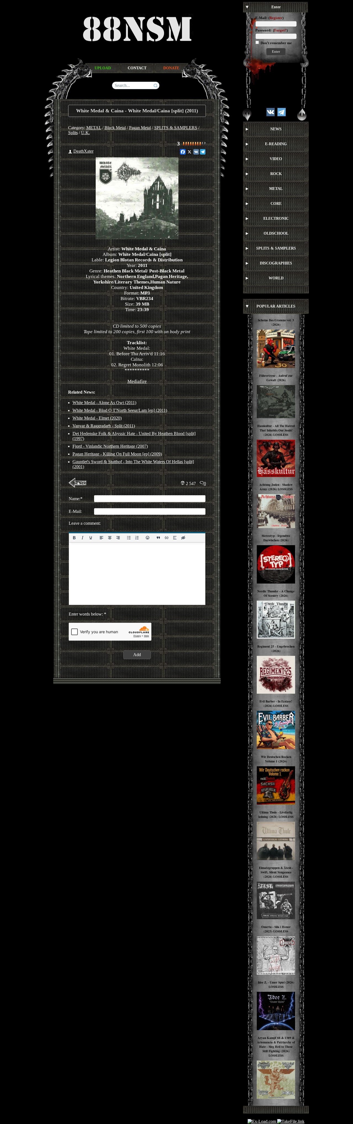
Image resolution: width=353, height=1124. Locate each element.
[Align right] (118, 538)
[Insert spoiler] (175, 538)
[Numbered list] (137, 538)
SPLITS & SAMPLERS (175, 127)
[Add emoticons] (147, 538)
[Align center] (109, 538)
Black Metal (115, 127)
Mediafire (137, 381)
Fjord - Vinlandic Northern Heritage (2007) (110, 446)
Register (275, 18)
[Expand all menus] (247, 114)
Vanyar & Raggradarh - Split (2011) (104, 425)
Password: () (271, 30)
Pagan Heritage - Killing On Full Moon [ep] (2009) (117, 454)
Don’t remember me (276, 43)
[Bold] (74, 538)
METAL (93, 127)
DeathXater (83, 151)
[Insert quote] (158, 538)
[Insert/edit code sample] (166, 538)
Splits (73, 132)
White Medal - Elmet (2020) (97, 418)
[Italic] (82, 538)
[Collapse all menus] (301, 114)
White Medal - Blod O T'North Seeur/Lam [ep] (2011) (120, 410)
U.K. (85, 132)
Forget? (280, 30)
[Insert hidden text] (183, 538)
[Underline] (90, 538)
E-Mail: (261, 18)
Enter (276, 51)
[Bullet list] (128, 538)
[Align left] (101, 538)
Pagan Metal (140, 127)
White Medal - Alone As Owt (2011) (104, 402)
